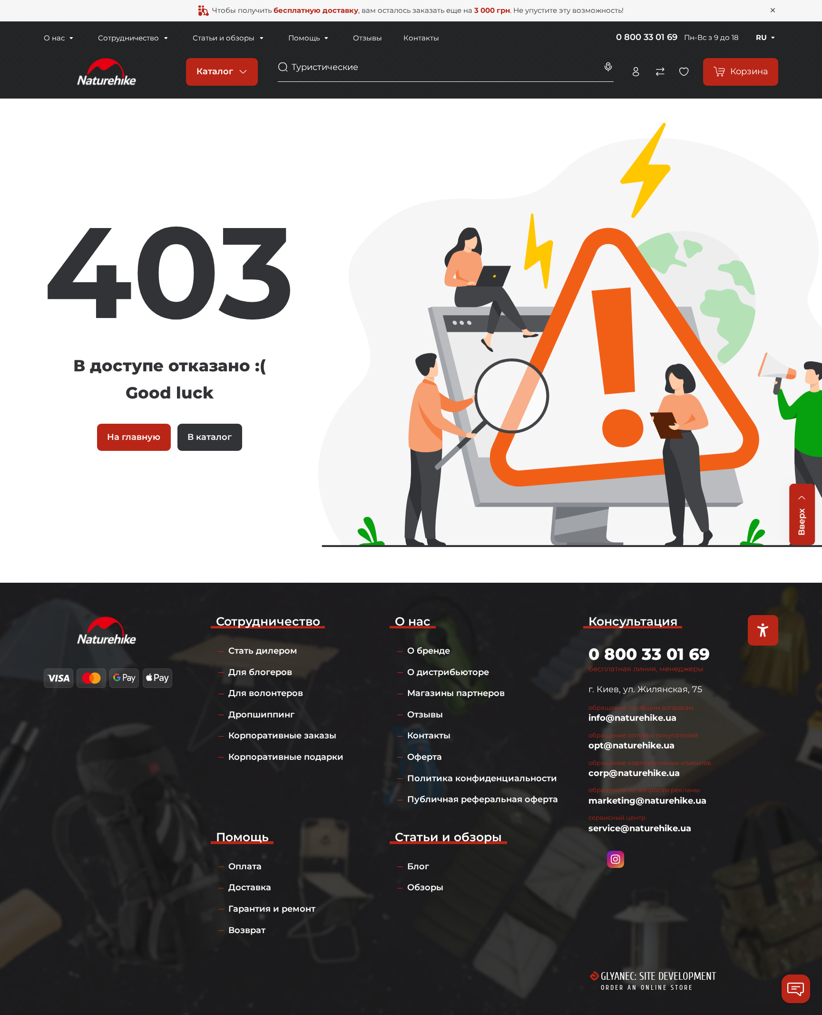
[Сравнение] (660, 72)
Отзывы (367, 37)
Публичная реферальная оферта (482, 799)
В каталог (209, 437)
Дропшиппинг (261, 714)
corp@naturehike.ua (634, 773)
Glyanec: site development (658, 976)
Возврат (246, 930)
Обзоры (425, 887)
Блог (418, 866)
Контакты (421, 37)
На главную (133, 437)
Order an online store (647, 987)
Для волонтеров (265, 693)
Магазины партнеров (456, 693)
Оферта (424, 757)
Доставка (249, 887)
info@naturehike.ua (632, 718)
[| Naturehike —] (105, 71)
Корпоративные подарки (285, 757)
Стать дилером (262, 651)
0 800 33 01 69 (646, 37)
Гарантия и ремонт (271, 909)
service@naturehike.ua (639, 828)
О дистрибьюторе (448, 672)
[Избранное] (684, 72)
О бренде (428, 651)
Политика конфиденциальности (482, 778)
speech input (608, 67)
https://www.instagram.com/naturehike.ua (615, 859)
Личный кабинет (636, 72)
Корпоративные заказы (282, 735)
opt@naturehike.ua (631, 745)
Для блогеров (260, 672)
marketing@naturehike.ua (647, 801)
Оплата (245, 866)
